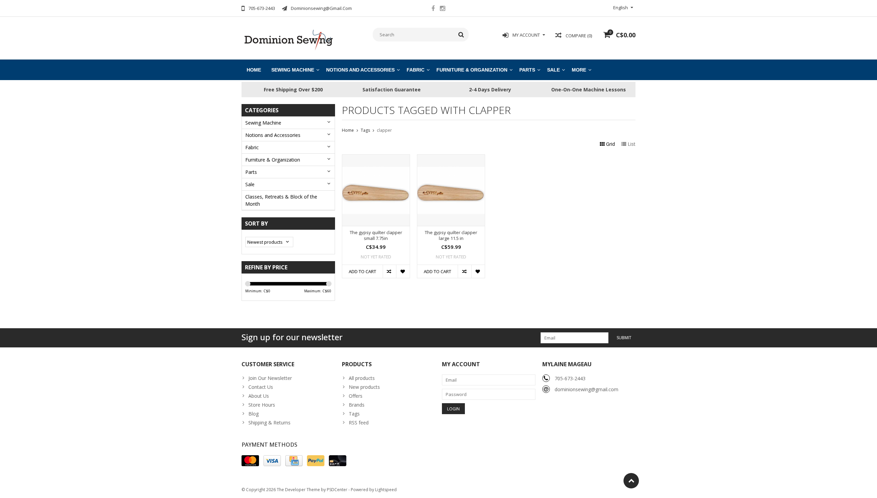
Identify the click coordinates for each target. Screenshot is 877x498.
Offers (355, 396)
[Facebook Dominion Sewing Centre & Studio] (433, 9)
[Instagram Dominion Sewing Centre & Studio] (442, 9)
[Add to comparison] (389, 271)
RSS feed (359, 422)
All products (362, 378)
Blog (253, 413)
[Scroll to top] (631, 480)
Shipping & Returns (269, 422)
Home (254, 70)
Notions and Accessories (360, 70)
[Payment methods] (250, 460)
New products (364, 387)
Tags (365, 130)
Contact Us (260, 387)
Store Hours (261, 404)
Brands (357, 404)
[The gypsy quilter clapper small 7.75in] (376, 158)
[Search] (461, 34)
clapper (384, 130)
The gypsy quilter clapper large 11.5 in (451, 235)
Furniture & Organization (471, 70)
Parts (527, 70)
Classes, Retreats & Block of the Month (281, 200)
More (579, 70)
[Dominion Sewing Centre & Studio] (288, 39)
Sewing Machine (292, 70)
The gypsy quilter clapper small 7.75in (376, 235)
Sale (553, 70)
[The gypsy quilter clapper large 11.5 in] (451, 158)
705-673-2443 (570, 378)
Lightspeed (386, 490)
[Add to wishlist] (402, 271)
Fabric (415, 70)
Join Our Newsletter (270, 378)
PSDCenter (337, 490)
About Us (258, 396)
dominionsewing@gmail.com (586, 389)
